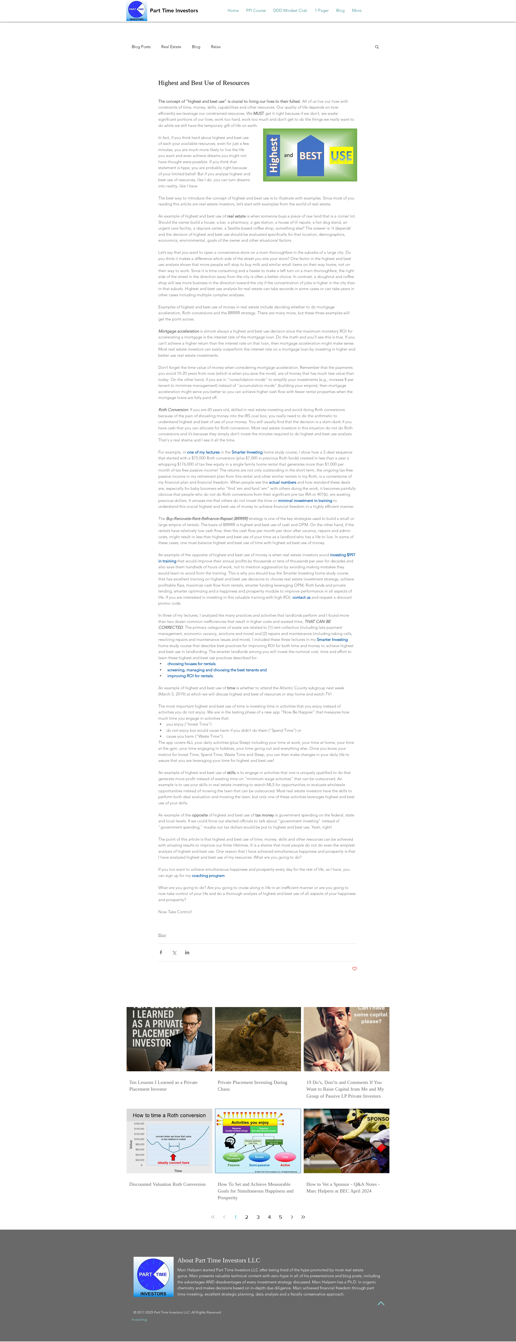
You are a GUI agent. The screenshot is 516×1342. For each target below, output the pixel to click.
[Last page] (303, 1217)
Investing (139, 1319)
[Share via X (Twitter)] (174, 952)
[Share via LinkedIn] (187, 952)
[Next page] (292, 1217)
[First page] (213, 1217)
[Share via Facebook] (160, 952)
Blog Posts (141, 46)
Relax (216, 46)
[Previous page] (224, 1217)
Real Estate (171, 46)
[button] (376, 46)
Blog (196, 46)
